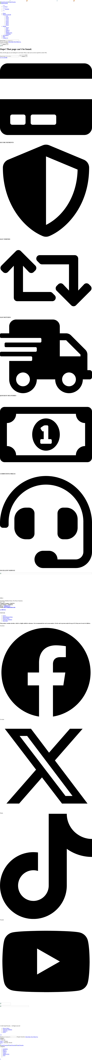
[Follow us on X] (0, 610)
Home (4, 13)
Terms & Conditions (7, 619)
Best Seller (5, 620)
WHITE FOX (9, 32)
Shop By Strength (7, 14)
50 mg (7, 25)
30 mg (7, 23)
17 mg (7, 19)
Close (1, 1041)
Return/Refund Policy (8, 617)
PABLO (8, 30)
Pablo (12, 42)
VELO (7, 27)
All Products (6, 35)
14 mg (7, 18)
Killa (9, 42)
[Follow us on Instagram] (4, 610)
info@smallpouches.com (9, 607)
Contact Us (5, 38)
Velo (15, 42)
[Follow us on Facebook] (1, 610)
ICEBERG (8, 34)
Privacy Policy (6, 618)
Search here (3, 40)
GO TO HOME (3, 57)
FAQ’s (4, 615)
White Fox (18, 42)
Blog (4, 36)
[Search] (3, 11)
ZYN (7, 28)
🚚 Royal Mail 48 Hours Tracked (38, 0)
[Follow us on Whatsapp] (5, 610)
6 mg (7, 16)
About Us (5, 1031)
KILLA (7, 31)
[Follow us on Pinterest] (2, 610)
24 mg (7, 22)
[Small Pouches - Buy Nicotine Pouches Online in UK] (12, 1045)
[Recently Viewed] (1, 1035)
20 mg (7, 21)
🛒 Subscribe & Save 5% (15, 0)
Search (4, 44)
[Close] (0, 1040)
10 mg (7, 17)
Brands (4, 26)
